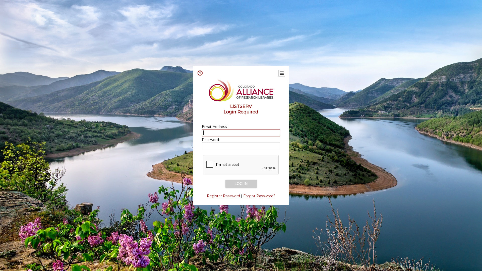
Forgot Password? (259, 196)
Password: (211, 140)
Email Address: (214, 126)
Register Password (223, 196)
